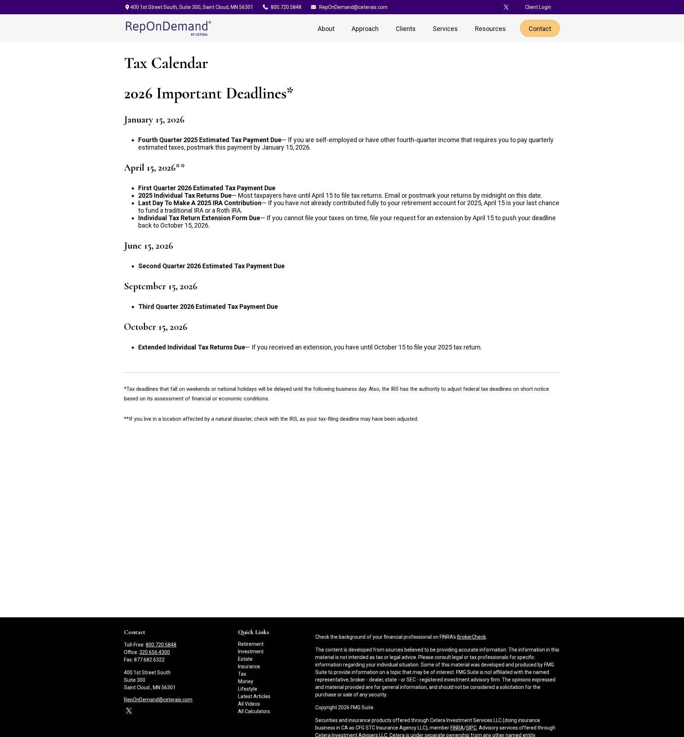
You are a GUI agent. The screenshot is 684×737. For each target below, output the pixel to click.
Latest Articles (254, 696)
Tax (242, 674)
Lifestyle (247, 689)
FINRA (457, 728)
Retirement (251, 644)
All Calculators (254, 711)
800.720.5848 (286, 7)
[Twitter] (506, 7)
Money (245, 681)
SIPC (471, 728)
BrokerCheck (471, 637)
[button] (326, 28)
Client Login (538, 7)
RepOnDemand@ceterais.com (353, 7)
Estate (245, 659)
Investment (251, 651)
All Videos (249, 704)
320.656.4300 (154, 652)
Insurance (249, 666)
